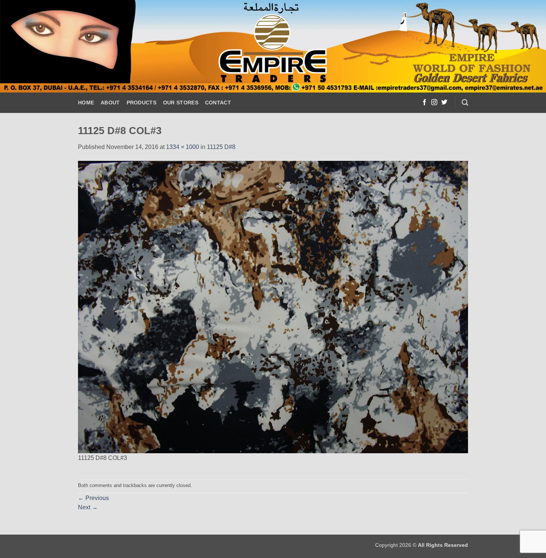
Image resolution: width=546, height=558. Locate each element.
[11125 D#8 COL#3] (273, 306)
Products (141, 103)
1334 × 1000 (182, 147)
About (110, 103)
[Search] (465, 102)
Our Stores (180, 103)
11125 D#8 (221, 147)
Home (86, 103)
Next (88, 507)
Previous (93, 498)
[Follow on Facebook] (425, 102)
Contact (218, 103)
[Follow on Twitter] (444, 102)
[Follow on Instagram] (434, 102)
